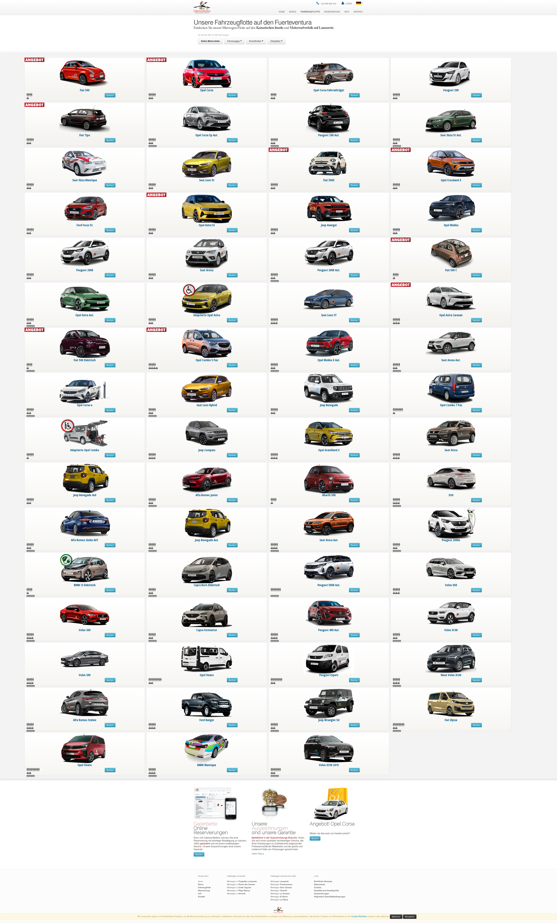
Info (346, 11)
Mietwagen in (242, 881)
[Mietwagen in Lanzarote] (202, 7)
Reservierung (332, 11)
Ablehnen (396, 916)
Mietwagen (280, 881)
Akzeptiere (410, 916)
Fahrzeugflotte (310, 11)
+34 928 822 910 (328, 3)
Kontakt (358, 11)
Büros (292, 11)
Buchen (110, 95)
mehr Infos (257, 853)
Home (282, 11)
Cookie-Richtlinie (359, 916)
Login (348, 3)
